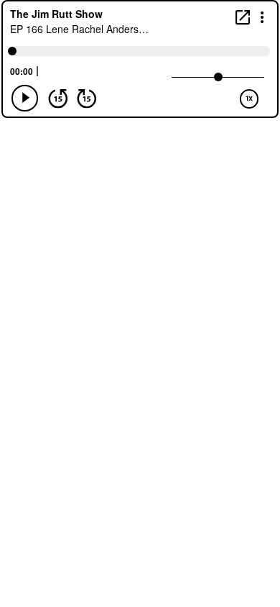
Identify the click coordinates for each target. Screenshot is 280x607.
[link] (242, 17)
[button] (262, 16)
